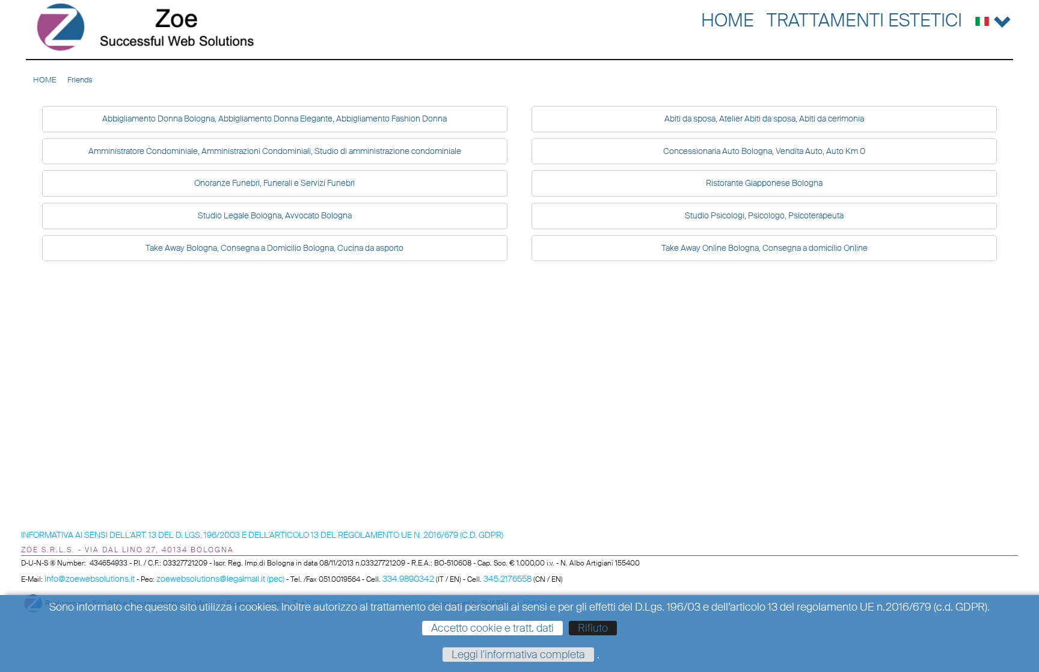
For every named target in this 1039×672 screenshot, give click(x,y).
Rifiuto (593, 628)
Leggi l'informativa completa (518, 654)
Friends (80, 80)
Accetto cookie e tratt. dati (492, 628)
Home (727, 20)
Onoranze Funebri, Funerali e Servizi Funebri (274, 182)
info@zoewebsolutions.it (89, 578)
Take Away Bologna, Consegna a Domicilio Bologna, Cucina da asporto (274, 247)
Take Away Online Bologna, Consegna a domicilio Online (764, 247)
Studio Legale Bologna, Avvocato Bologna (275, 215)
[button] (993, 18)
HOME (45, 80)
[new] (146, 27)
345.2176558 (507, 578)
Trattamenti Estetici (864, 20)
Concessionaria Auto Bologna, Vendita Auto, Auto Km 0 (764, 151)
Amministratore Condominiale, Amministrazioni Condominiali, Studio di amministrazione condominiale (274, 151)
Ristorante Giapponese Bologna (764, 182)
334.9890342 (408, 578)
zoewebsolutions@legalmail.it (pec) (220, 578)
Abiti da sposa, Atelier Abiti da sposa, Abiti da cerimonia (764, 118)
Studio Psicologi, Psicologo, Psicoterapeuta (764, 215)
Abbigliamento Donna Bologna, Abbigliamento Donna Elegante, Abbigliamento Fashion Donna (274, 118)
